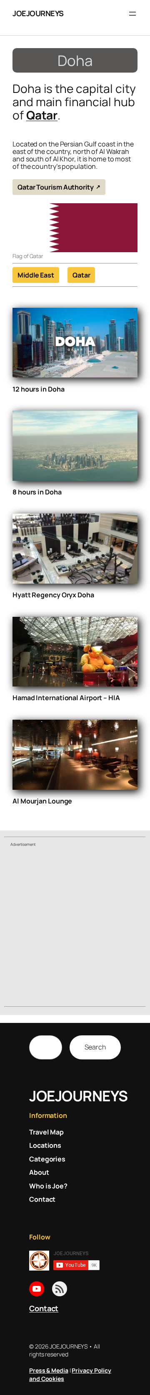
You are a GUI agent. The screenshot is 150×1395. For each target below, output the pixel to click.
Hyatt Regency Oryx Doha (53, 595)
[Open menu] (133, 14)
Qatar (42, 115)
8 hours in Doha (37, 492)
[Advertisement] (75, 928)
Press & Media (48, 1370)
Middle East (36, 275)
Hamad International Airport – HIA (66, 697)
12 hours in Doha (38, 389)
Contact (43, 1308)
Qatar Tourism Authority (56, 187)
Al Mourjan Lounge (42, 801)
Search (95, 1047)
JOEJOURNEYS (38, 13)
